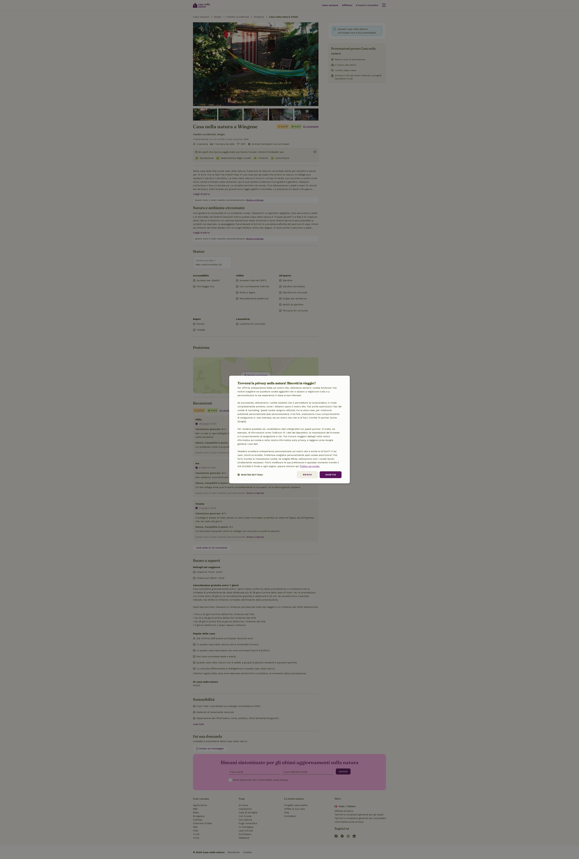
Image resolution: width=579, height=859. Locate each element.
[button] (250, 474)
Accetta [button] (330, 474)
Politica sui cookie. (310, 466)
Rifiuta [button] (307, 474)
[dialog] (289, 429)
